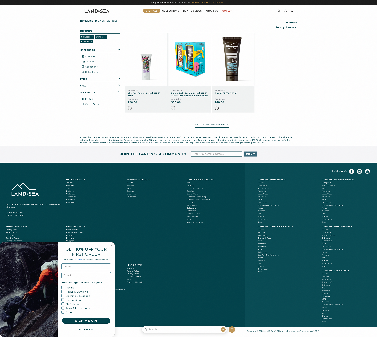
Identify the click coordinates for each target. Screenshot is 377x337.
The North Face (264, 188)
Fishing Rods (11, 232)
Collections (170, 11)
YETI (260, 199)
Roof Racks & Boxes (74, 232)
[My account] (285, 11)
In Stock (89, 99)
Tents (189, 183)
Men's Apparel (72, 229)
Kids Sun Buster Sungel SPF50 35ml (144, 94)
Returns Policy (133, 271)
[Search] (279, 11)
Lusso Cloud (263, 194)
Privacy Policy (133, 274)
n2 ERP (315, 331)
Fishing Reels (11, 229)
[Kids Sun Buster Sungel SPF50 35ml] (146, 59)
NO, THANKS (86, 329)
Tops (68, 188)
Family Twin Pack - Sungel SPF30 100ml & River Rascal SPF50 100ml (189, 94)
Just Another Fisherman (268, 205)
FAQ (129, 279)
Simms (261, 216)
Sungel (90, 61)
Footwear (70, 185)
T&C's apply (78, 259)
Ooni (324, 188)
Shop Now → (219, 2)
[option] (130, 108)
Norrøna (261, 211)
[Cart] (292, 11)
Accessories (71, 196)
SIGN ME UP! (86, 320)
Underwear (71, 194)
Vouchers (191, 202)
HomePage (86, 21)
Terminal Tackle (12, 238)
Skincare (90, 56)
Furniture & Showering (196, 196)
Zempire (261, 232)
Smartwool (263, 219)
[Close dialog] (111, 245)
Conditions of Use (134, 276)
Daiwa (261, 183)
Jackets (69, 183)
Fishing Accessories (14, 241)
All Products (192, 205)
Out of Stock (92, 104)
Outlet (227, 11)
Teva (260, 222)
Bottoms (70, 191)
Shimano (326, 238)
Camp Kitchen (193, 194)
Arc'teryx (262, 191)
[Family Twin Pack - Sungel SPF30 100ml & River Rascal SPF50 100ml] (189, 59)
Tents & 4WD (192, 216)
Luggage (70, 241)
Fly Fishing (10, 235)
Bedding (190, 191)
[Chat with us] (232, 329)
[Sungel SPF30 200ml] (233, 59)
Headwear (70, 202)
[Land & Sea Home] (97, 11)
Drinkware (70, 238)
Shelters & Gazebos (195, 188)
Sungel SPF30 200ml (226, 93)
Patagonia (262, 185)
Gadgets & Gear (193, 213)
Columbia (262, 202)
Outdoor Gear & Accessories (198, 199)
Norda (260, 208)
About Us (212, 11)
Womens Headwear (195, 222)
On (259, 213)
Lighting (190, 185)
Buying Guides (192, 11)
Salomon (262, 196)
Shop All (152, 11)
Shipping (130, 268)
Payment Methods (134, 282)
